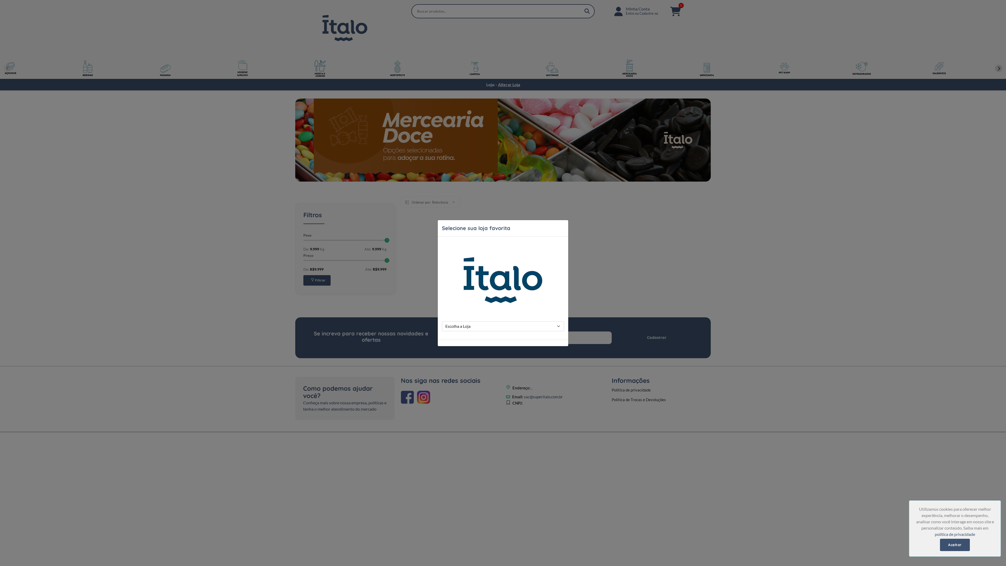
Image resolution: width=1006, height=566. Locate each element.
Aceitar (955, 544)
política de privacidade (955, 534)
